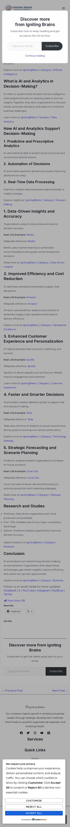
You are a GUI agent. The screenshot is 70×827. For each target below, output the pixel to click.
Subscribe (52, 46)
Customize (34, 800)
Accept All (34, 813)
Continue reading (35, 55)
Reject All (34, 806)
